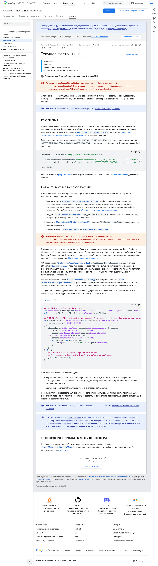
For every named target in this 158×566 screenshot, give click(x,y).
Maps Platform (26, 3)
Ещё (93, 3)
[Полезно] (136, 45)
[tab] (46, 300)
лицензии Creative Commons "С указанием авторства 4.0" (110, 477)
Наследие (72, 16)
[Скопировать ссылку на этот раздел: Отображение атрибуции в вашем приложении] (109, 438)
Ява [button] (55, 300)
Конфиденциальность (67, 561)
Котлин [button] (46, 300)
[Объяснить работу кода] (132, 152)
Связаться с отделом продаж (132, 11)
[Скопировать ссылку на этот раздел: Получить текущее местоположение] (94, 187)
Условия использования (123, 541)
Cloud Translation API (99, 37)
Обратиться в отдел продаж (124, 533)
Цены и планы (118, 529)
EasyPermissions (120, 175)
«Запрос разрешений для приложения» (99, 210)
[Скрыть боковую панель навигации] (29, 561)
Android (7, 10)
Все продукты (138, 551)
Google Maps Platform (67, 45)
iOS (76, 533)
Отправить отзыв (131, 54)
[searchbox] (16, 24)
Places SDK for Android (29, 10)
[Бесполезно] (139, 45)
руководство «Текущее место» (107, 109)
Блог (85, 3)
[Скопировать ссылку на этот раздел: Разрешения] (60, 120)
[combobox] (115, 3)
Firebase (89, 551)
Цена (56, 3)
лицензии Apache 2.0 (46, 479)
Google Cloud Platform (107, 551)
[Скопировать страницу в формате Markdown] (79, 54)
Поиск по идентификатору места (49, 537)
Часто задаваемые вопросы (47, 529)
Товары (46, 3)
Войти (152, 3)
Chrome (78, 551)
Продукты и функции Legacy (59, 29)
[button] (16, 49)
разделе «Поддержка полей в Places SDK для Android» (72, 242)
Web (76, 537)
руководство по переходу (116, 29)
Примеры (48, 16)
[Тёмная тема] (136, 152)
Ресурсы (60, 16)
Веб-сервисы (80, 541)
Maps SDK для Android (45, 541)
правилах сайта (84, 479)
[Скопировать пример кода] (139, 152)
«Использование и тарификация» (82, 258)
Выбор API (40, 533)
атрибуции (63, 450)
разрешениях (64, 175)
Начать (109, 11)
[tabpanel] (91, 336)
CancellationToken (74, 418)
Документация (69, 3)
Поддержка (117, 537)
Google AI (124, 551)
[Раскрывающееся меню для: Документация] (78, 3)
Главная (44, 45)
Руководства (8, 16)
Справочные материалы (29, 16)
